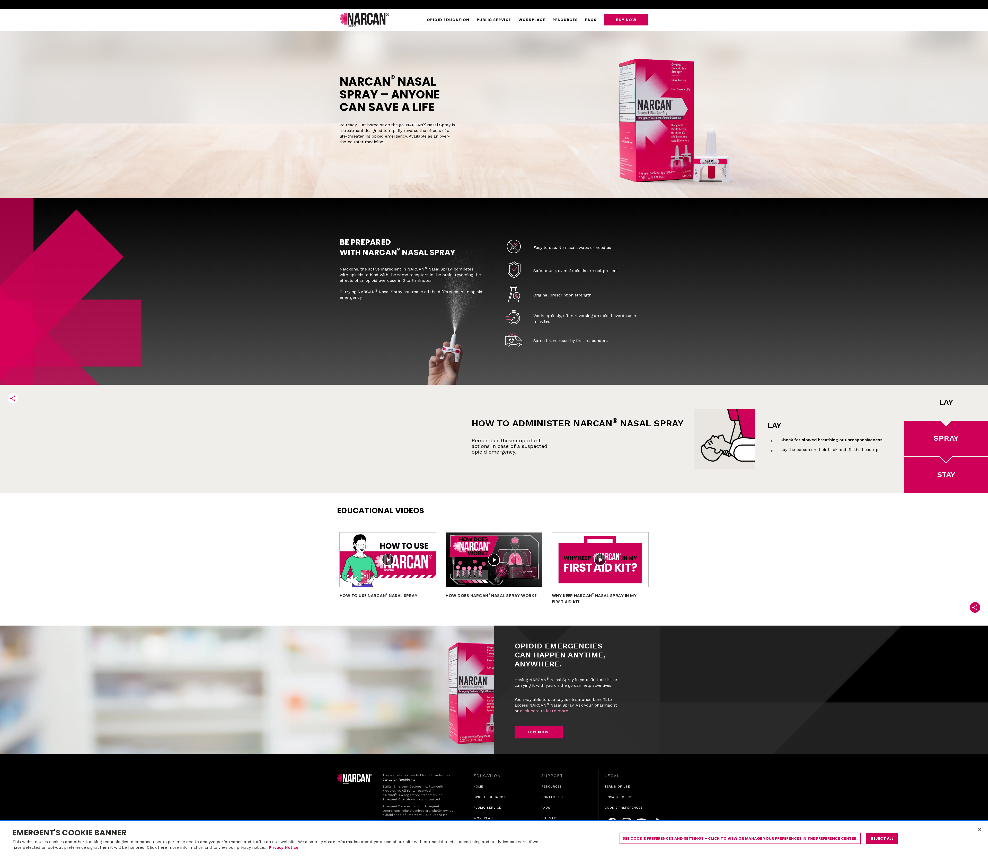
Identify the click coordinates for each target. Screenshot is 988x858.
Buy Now (626, 19)
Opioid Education (448, 19)
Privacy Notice (283, 847)
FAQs (591, 19)
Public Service (494, 19)
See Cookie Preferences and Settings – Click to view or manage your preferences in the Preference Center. (740, 838)
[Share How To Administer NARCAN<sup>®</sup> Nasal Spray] (13, 398)
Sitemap (548, 818)
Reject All (882, 838)
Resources (565, 19)
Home (478, 786)
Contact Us (552, 797)
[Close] (979, 829)
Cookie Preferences (624, 807)
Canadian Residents (399, 779)
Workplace (531, 19)
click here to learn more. (544, 710)
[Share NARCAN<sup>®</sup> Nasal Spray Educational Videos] (975, 607)
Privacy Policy (618, 797)
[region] (494, 839)
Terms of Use (617, 786)
